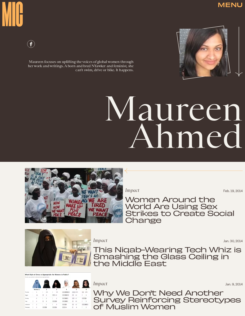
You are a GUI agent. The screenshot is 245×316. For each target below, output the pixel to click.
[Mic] (12, 14)
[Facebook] (31, 44)
